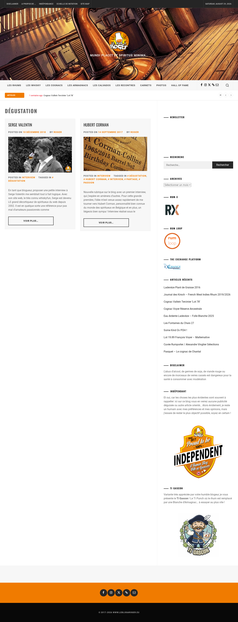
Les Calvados (102, 85)
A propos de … (29, 4)
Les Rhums (14, 85)
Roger (58, 132)
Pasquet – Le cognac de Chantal (182, 351)
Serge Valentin (20, 125)
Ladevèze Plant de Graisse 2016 (182, 287)
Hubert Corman (96, 125)
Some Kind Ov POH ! (175, 330)
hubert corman (96, 179)
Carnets (146, 85)
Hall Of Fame (180, 85)
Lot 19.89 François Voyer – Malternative (187, 337)
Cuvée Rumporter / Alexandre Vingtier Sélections (191, 344)
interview (116, 179)
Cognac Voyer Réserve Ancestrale (183, 308)
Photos (161, 85)
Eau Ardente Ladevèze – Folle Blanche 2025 (189, 315)
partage (131, 179)
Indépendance (46, 4)
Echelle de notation (67, 4)
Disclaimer (12, 4)
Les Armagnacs (78, 85)
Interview (28, 177)
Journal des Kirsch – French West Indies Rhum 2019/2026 (197, 294)
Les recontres (125, 85)
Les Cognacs (54, 85)
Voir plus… (30, 221)
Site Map (85, 4)
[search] (227, 85)
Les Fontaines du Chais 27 (179, 323)
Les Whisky (33, 85)
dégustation (137, 176)
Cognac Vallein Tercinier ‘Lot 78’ (58, 95)
